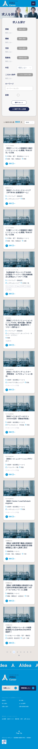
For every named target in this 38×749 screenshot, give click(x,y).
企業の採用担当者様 (23, 706)
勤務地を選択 (23, 58)
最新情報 (17, 719)
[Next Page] (30, 652)
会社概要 (4, 719)
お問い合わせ (27, 719)
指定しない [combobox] (22, 68)
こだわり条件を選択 (25, 74)
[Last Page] (19, 655)
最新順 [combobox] (27, 122)
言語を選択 (22, 48)
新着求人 (4, 700)
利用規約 (29, 737)
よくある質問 (22, 703)
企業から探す (5, 706)
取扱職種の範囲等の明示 (19, 737)
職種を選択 (22, 38)
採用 (21, 719)
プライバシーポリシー (7, 737)
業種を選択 (22, 29)
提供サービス (10, 719)
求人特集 (21, 700)
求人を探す (4, 703)
